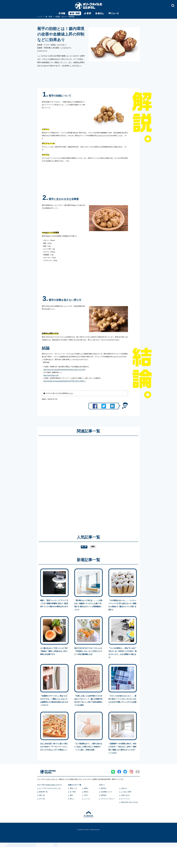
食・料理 (73, 792)
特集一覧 (42, 795)
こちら (71, 393)
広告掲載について (106, 792)
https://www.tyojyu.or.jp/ (50, 375)
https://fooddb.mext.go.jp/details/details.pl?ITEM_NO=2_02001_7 (64, 381)
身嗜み (86, 788)
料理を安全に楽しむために (129, 802)
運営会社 (103, 788)
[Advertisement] (68, 482)
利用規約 (103, 795)
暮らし (72, 799)
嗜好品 (86, 792)
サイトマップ (125, 799)
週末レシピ (73, 788)
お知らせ (124, 788)
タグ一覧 (42, 799)
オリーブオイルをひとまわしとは (49, 788)
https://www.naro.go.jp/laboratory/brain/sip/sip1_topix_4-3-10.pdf (64, 369)
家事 (71, 795)
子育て (86, 795)
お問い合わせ (125, 795)
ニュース (87, 799)
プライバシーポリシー (108, 799)
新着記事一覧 (43, 792)
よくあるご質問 (126, 792)
